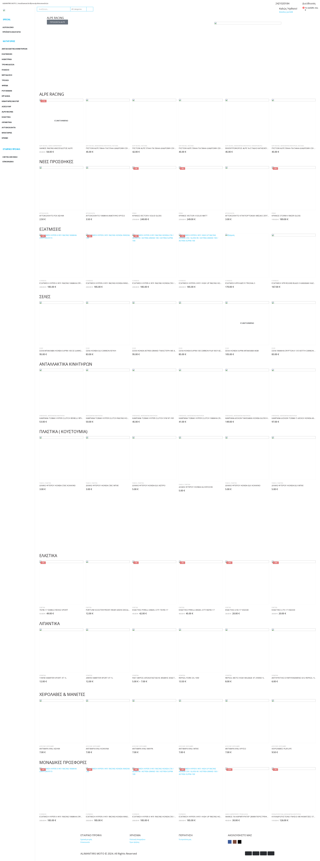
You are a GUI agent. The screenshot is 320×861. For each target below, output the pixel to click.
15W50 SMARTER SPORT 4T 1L (52, 678)
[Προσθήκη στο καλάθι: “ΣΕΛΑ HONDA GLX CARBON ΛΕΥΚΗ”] (121, 341)
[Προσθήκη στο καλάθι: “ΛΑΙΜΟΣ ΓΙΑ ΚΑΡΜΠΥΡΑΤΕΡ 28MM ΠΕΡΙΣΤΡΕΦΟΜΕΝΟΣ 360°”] (260, 807)
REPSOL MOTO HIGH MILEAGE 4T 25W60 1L (244, 678)
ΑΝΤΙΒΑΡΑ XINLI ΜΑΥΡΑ (142, 748)
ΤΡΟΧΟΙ (5, 80)
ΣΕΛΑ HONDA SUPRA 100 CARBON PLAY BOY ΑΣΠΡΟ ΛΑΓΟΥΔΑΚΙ (207, 350)
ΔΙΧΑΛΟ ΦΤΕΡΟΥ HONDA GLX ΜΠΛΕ (288, 485)
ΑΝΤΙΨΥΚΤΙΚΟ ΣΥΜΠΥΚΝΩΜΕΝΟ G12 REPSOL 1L (293, 678)
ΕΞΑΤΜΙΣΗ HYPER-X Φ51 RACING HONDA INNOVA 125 (110, 283)
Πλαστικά (48, 483)
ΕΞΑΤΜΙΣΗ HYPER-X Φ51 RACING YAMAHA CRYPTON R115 (65, 283)
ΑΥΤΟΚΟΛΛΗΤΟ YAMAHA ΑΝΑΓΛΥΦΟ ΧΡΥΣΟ (105, 215)
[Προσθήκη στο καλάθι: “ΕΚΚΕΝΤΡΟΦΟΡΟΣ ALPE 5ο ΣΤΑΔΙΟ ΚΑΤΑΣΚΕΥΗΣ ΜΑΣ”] (260, 139)
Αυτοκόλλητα (43, 213)
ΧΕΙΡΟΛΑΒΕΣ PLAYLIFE (282, 748)
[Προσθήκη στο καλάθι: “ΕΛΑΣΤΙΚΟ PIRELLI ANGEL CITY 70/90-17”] (167, 600)
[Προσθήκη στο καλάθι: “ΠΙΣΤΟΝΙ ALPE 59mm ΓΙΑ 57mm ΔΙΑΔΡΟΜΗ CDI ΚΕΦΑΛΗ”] (121, 139)
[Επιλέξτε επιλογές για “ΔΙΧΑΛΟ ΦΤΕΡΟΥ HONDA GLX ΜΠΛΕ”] (306, 476)
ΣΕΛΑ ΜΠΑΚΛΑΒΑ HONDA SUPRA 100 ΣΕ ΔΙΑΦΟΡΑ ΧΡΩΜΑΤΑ (66, 350)
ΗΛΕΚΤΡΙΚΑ (7, 59)
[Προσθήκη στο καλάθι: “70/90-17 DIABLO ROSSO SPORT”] (74, 600)
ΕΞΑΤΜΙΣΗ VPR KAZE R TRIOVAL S (240, 283)
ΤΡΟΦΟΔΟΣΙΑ (243, 814)
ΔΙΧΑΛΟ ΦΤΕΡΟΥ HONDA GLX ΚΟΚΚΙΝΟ (242, 485)
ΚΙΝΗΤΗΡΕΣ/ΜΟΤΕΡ (10, 101)
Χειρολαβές (50, 746)
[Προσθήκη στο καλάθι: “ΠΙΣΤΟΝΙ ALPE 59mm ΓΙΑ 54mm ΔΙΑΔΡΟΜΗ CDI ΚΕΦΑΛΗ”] (306, 139)
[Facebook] (230, 842)
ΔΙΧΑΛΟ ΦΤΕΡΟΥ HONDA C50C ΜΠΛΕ (102, 485)
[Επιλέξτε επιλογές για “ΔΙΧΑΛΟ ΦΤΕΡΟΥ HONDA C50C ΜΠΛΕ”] (121, 476)
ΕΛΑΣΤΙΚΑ (42, 607)
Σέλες (41, 348)
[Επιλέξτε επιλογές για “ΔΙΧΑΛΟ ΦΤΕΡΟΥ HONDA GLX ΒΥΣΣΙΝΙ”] (214, 477)
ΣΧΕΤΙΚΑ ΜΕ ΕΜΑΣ (10, 157)
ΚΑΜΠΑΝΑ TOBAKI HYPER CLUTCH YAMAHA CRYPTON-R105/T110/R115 (210, 418)
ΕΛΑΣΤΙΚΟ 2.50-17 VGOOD (237, 610)
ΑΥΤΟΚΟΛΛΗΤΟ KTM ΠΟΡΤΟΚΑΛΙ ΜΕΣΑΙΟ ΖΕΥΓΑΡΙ (248, 215)
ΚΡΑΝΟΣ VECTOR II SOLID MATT (193, 215)
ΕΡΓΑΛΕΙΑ (6, 96)
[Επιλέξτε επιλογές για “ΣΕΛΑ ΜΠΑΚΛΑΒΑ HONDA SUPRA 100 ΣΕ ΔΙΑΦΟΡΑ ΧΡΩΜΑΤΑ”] (74, 341)
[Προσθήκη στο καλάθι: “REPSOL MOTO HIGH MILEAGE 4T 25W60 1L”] (260, 668)
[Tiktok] (239, 842)
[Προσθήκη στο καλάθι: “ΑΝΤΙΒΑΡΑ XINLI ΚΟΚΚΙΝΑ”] (121, 739)
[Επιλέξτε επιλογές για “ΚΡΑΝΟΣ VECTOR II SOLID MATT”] (214, 206)
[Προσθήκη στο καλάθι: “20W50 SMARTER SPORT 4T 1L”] (121, 668)
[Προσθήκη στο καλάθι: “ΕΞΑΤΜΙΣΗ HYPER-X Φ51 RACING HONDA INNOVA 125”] (121, 273)
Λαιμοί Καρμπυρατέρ (55, 146)
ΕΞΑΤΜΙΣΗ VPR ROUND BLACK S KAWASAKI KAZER (294, 283)
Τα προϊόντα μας (185, 839)
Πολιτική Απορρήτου (137, 839)
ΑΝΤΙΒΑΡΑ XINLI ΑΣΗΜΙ (49, 748)
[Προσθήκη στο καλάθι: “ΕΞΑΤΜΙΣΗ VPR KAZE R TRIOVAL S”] (260, 273)
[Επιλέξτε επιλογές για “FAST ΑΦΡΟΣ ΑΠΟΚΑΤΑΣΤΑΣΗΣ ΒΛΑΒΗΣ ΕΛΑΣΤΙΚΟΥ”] (167, 668)
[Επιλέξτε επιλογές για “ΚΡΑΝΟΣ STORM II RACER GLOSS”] (306, 206)
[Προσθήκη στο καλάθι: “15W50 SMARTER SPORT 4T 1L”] (74, 668)
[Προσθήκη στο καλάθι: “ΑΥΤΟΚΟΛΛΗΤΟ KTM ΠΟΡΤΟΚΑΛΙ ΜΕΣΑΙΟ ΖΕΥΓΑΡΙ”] (260, 206)
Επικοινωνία (85, 842)
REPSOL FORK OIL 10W (189, 678)
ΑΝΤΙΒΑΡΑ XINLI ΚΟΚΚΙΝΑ (97, 748)
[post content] (61, 121)
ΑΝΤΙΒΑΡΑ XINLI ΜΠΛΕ (189, 748)
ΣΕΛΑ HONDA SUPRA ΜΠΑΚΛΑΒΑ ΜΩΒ (242, 350)
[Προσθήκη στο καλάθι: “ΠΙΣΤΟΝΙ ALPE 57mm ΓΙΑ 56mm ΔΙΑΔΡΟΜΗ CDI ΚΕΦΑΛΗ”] (167, 139)
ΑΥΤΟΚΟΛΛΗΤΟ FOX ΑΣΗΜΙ (51, 215)
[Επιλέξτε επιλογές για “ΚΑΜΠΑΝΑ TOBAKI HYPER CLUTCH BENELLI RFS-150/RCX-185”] (74, 408)
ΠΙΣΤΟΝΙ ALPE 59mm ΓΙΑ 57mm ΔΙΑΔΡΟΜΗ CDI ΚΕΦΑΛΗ (111, 148)
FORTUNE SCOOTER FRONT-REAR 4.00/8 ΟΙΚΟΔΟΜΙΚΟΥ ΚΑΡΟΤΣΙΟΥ (116, 610)
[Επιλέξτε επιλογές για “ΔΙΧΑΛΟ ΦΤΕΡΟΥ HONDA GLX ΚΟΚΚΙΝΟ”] (260, 476)
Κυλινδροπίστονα (277, 814)
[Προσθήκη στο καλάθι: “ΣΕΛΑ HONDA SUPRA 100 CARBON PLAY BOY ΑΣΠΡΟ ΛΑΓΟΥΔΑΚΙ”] (214, 341)
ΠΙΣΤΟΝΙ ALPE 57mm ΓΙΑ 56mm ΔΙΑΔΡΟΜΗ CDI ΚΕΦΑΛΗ (157, 148)
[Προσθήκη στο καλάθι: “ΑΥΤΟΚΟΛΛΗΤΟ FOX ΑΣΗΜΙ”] (74, 206)
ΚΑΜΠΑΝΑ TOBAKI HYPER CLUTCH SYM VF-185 (153, 418)
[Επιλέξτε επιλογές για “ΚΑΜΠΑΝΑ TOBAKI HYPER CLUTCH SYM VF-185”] (167, 408)
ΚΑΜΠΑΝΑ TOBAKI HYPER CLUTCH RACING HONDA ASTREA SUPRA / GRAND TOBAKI (123, 418)
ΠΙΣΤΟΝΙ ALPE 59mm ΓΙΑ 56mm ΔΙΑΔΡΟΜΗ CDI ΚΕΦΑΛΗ (204, 148)
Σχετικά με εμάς (86, 839)
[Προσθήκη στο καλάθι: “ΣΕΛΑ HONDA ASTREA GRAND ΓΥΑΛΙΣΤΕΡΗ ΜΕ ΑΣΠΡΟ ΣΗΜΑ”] (167, 341)
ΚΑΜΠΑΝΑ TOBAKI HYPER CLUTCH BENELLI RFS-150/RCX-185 (66, 418)
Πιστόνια (115, 146)
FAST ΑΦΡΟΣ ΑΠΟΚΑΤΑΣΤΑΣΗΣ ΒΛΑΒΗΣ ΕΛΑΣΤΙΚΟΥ (155, 678)
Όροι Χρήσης (134, 842)
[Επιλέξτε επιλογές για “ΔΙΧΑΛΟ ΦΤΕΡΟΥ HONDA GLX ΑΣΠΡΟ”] (167, 476)
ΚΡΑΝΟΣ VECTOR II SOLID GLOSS (147, 215)
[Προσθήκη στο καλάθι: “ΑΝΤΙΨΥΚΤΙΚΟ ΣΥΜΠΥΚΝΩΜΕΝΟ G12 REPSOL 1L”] (306, 668)
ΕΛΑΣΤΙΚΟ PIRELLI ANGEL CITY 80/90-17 (197, 610)
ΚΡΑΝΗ (134, 213)
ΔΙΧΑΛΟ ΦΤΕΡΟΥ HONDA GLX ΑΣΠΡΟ (148, 485)
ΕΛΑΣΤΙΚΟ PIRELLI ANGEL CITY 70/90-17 (150, 610)
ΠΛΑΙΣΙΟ (41, 483)
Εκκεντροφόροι (257, 146)
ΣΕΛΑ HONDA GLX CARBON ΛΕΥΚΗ (101, 350)
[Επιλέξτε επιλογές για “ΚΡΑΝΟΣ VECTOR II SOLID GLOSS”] (167, 206)
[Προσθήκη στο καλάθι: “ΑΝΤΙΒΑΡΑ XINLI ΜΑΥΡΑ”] (167, 739)
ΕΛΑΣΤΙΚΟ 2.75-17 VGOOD (283, 610)
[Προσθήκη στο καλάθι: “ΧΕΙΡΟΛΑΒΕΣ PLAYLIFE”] (306, 739)
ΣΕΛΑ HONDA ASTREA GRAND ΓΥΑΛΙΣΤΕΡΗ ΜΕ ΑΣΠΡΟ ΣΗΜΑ (159, 350)
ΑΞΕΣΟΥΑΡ (42, 746)
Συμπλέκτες (43, 416)
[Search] (89, 9)
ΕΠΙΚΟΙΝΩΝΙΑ (8, 161)
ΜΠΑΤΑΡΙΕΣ (7, 132)
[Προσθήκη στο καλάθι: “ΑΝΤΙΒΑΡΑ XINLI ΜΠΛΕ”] (214, 739)
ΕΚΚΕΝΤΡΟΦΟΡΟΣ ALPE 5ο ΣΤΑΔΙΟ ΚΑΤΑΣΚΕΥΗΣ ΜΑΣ (249, 148)
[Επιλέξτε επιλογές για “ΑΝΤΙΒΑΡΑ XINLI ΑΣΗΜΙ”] (74, 739)
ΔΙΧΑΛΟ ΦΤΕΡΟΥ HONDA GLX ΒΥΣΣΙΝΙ (196, 487)
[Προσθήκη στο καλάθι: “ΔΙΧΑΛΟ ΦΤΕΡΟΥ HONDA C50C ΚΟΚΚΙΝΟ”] (74, 476)
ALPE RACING (43, 146)
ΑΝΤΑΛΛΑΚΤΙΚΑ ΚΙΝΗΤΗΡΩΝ (103, 146)
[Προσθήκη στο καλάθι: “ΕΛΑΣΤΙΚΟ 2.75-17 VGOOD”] (306, 600)
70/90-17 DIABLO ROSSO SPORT (53, 610)
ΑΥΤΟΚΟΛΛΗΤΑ (9, 127)
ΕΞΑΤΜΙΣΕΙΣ (42, 281)
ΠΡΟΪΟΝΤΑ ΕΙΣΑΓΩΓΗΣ (11, 32)
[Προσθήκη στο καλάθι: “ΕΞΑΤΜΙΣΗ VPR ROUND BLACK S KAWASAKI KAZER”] (306, 273)
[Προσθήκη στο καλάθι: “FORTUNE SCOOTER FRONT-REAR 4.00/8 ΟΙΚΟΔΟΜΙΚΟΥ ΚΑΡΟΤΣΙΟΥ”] (121, 600)
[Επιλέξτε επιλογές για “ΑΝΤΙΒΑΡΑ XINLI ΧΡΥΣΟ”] (260, 739)
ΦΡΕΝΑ (5, 85)
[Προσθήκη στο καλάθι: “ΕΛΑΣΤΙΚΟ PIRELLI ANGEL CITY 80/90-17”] (214, 600)
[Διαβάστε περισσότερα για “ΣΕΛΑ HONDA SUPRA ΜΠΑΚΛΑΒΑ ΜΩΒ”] (260, 341)
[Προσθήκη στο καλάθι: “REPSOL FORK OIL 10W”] (214, 668)
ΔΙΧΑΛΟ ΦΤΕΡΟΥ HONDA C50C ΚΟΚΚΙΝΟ (57, 485)
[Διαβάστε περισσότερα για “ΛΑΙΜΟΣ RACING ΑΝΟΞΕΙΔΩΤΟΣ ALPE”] (74, 139)
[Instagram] (234, 842)
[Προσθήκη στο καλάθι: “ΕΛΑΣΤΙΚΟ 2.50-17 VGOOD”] (260, 600)
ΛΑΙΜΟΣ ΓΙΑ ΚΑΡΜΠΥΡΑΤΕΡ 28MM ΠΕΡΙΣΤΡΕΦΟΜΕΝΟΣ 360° (252, 816)
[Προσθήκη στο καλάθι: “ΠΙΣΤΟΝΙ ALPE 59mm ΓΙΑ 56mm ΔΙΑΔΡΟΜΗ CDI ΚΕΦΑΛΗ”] (214, 139)
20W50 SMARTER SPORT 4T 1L (99, 678)
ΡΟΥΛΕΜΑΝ (7, 90)
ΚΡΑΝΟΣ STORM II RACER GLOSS (286, 215)
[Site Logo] (17, 10)
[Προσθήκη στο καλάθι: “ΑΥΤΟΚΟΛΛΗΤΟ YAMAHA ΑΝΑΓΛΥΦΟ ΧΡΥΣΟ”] (121, 206)
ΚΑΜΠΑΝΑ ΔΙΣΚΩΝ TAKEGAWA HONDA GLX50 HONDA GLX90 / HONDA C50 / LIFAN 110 (263, 418)
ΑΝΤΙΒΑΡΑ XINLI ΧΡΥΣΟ (235, 748)
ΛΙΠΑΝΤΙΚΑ (42, 675)
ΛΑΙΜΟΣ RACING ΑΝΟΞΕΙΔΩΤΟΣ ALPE (56, 148)
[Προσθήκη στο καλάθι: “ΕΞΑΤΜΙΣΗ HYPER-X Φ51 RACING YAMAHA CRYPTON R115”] (74, 273)
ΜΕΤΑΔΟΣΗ (7, 75)
